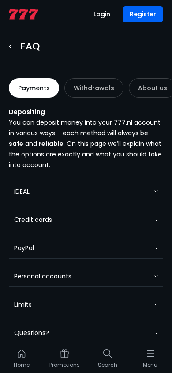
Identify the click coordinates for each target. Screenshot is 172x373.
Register (143, 14)
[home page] (23, 14)
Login (101, 14)
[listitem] (21, 360)
